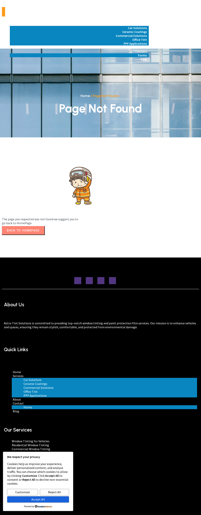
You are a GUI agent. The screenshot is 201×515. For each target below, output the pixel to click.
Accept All (38, 499)
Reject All (54, 492)
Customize (22, 492)
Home (85, 96)
